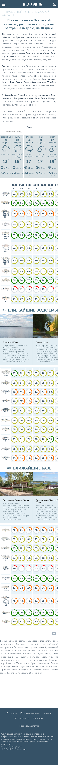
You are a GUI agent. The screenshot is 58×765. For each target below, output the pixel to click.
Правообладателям (29, 726)
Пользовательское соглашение (36, 713)
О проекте (11, 713)
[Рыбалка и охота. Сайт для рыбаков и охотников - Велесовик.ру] (32, 4)
